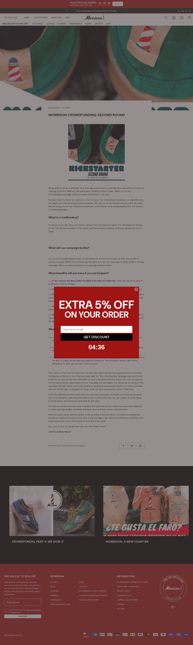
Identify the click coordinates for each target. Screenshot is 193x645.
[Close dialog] (136, 289)
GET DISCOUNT (96, 337)
